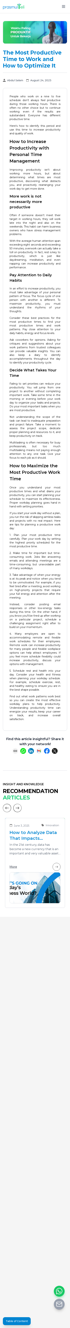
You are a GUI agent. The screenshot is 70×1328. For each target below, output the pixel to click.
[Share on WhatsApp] (23, 751)
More (13, 866)
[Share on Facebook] (46, 751)
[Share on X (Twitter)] (54, 751)
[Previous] (7, 808)
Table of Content (17, 1321)
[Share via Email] (39, 751)
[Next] (17, 808)
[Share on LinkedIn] (31, 751)
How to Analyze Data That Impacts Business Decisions (33, 835)
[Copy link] (15, 751)
